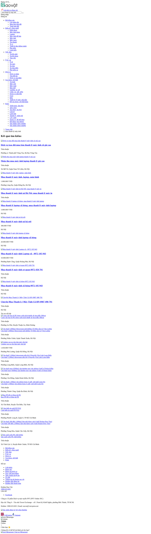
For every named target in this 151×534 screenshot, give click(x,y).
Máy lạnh (13, 86)
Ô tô (11, 62)
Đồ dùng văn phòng (17, 122)
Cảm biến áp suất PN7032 (10, 410)
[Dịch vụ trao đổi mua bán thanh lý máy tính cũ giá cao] (21, 141)
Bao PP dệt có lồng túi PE (10, 397)
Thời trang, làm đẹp (16, 106)
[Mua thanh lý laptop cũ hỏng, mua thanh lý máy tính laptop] (22, 201)
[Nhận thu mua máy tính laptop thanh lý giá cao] (18, 157)
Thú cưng (13, 108)
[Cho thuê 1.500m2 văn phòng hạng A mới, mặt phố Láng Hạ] (23, 382)
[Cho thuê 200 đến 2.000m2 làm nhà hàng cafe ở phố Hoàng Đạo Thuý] (26, 421)
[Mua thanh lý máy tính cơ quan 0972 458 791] (18, 265)
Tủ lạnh (12, 82)
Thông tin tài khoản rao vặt (14, 479)
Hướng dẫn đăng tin (12, 481)
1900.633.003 (6, 489)
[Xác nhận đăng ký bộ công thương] (14, 510)
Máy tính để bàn (15, 36)
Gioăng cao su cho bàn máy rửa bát (13, 344)
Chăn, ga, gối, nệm (16, 92)
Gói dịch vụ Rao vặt (10, 10)
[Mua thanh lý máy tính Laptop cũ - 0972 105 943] (19, 249)
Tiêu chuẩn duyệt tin (12, 475)
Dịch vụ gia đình (15, 78)
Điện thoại (13, 30)
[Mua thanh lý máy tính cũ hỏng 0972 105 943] (18, 281)
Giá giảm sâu (14, 22)
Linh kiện (13, 50)
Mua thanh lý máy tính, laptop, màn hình (20, 177)
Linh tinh (13, 114)
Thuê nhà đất (14, 26)
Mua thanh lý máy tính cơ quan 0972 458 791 (22, 269)
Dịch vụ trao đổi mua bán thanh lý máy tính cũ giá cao (26, 145)
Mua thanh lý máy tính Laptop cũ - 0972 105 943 (23, 253)
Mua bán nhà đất (15, 24)
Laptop (12, 34)
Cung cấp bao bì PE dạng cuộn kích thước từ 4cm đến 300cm (22, 318)
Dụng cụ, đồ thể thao (17, 120)
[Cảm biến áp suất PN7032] (11, 408)
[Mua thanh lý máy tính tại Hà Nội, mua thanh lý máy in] (21, 189)
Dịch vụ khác (14, 74)
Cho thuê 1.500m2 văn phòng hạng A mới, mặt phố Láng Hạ (22, 384)
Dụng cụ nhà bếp (16, 94)
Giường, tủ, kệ (15, 90)
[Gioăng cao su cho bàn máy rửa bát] (14, 342)
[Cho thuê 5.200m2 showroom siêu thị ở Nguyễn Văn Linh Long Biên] (26, 355)
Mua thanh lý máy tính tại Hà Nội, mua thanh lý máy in (26, 193)
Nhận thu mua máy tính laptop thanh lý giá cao (23, 161)
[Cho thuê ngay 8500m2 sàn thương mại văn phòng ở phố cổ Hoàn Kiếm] (27, 369)
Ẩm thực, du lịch (16, 110)
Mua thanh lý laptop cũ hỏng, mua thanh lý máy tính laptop (28, 205)
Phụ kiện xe (14, 70)
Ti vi (11, 44)
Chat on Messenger (21, 532)
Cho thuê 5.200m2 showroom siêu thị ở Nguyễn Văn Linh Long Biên (25, 357)
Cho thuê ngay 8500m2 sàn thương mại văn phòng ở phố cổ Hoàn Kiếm (26, 370)
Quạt (11, 96)
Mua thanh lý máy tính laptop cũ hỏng (18, 237)
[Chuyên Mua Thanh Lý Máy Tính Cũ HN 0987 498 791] (21, 297)
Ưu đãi (7, 477)
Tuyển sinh (13, 54)
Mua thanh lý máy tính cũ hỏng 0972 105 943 (22, 285)
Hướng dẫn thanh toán (13, 483)
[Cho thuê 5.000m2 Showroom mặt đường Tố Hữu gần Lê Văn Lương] (26, 329)
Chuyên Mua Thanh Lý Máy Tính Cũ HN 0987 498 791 (26, 302)
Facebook (8, 495)
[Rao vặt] (9, 7)
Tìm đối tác (14, 76)
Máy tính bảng (15, 32)
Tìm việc (13, 58)
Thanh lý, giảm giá (16, 116)
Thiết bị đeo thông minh (18, 46)
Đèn (11, 98)
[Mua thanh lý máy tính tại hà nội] (13, 217)
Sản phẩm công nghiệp (18, 124)
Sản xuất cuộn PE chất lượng (11, 437)
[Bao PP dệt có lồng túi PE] (11, 395)
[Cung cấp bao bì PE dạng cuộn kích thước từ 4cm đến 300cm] (23, 316)
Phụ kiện (13, 48)
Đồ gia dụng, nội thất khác (19, 102)
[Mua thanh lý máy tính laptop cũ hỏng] (15, 233)
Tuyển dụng (14, 56)
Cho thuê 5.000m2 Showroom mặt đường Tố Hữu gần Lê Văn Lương (25, 331)
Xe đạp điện (14, 68)
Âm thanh (13, 42)
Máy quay (13, 40)
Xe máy (12, 64)
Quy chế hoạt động (12, 473)
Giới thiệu (8, 467)
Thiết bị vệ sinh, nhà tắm (18, 100)
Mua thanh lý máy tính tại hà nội (16, 221)
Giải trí (12, 112)
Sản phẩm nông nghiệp (18, 126)
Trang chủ (8, 129)
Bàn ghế (13, 88)
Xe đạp (12, 66)
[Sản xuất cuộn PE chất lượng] (12, 435)
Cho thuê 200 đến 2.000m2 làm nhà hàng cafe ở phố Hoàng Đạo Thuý (25, 423)
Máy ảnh (13, 38)
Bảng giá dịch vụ (11, 471)
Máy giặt (13, 84)
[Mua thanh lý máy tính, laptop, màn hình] (16, 173)
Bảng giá (8, 469)
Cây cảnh (13, 118)
